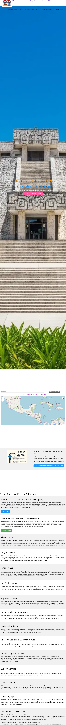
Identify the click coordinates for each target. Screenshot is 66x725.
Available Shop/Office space (15, 9)
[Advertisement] (33, 380)
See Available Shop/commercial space (33, 193)
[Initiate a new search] (63, 398)
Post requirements (40, 9)
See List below (42, 394)
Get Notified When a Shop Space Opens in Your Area (49, 465)
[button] (3, 398)
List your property (29, 9)
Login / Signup (59, 9)
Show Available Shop (54, 391)
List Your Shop (5, 511)
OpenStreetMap (62, 424)
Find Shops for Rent (6, 530)
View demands (50, 9)
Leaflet (56, 424)
